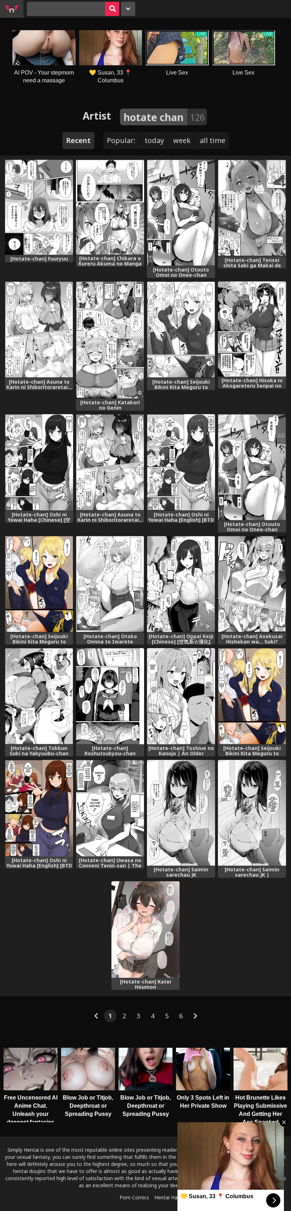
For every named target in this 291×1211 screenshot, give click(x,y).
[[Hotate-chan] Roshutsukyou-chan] (110, 696)
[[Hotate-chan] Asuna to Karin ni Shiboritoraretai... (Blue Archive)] (39, 329)
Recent (78, 140)
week (182, 140)
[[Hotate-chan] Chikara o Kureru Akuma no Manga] (110, 207)
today (154, 140)
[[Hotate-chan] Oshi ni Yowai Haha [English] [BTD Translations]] (181, 462)
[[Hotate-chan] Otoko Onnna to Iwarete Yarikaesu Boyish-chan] (110, 584)
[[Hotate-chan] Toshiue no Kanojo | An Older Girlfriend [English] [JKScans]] (181, 696)
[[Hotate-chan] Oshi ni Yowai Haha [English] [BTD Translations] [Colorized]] (39, 808)
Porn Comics (134, 1197)
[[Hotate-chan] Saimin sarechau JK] (181, 813)
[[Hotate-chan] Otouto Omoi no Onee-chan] (181, 213)
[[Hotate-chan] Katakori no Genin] (110, 340)
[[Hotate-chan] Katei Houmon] (145, 929)
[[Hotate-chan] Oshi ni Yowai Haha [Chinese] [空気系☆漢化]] (39, 462)
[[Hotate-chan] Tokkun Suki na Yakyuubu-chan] (39, 696)
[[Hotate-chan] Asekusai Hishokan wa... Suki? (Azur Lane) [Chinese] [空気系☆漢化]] (252, 584)
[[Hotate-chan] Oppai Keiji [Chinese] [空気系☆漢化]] (181, 584)
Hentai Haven (170, 1197)
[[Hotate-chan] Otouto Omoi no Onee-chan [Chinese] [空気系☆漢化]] (252, 467)
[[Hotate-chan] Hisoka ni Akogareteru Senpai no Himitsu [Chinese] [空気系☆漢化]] (252, 329)
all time (212, 140)
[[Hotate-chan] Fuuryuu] (39, 207)
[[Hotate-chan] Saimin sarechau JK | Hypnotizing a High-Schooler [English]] (252, 813)
